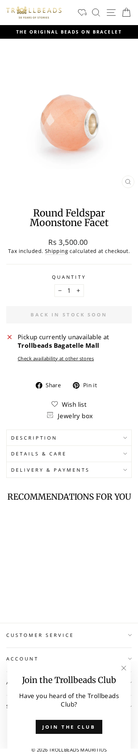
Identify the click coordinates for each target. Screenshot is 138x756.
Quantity (69, 277)
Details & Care (39, 453)
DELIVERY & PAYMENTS (50, 470)
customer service (40, 635)
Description (34, 437)
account (22, 658)
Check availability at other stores (56, 358)
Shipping (56, 250)
